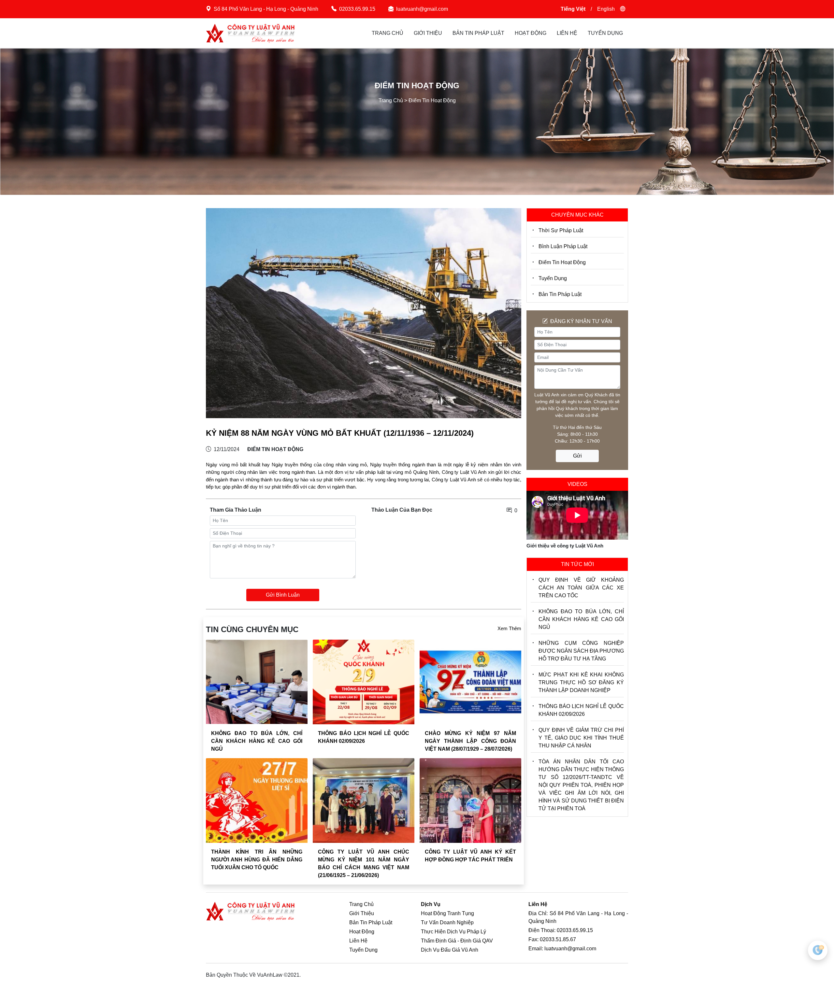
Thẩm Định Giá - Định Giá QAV (457, 940)
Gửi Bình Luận (283, 595)
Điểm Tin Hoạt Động (562, 262)
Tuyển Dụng (605, 33)
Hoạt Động (530, 33)
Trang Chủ (387, 33)
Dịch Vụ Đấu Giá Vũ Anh (449, 950)
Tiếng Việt (573, 9)
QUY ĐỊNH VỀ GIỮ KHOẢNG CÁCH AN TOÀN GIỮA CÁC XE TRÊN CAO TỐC (581, 587)
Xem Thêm (509, 628)
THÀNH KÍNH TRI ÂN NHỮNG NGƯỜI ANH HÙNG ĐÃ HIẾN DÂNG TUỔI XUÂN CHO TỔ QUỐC (256, 859)
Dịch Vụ (430, 904)
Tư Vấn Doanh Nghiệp (447, 922)
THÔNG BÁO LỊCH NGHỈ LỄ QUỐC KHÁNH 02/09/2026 (581, 710)
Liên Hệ (567, 33)
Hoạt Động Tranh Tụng (447, 913)
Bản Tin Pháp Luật (478, 33)
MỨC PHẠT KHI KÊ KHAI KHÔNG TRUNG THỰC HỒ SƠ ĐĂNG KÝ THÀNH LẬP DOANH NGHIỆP (581, 682)
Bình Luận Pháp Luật (563, 246)
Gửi (577, 456)
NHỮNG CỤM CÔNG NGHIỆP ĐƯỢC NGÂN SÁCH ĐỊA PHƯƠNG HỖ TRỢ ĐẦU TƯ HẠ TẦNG (581, 650)
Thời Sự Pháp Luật (561, 230)
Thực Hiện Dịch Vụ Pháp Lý (453, 931)
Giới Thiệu (428, 33)
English (606, 9)
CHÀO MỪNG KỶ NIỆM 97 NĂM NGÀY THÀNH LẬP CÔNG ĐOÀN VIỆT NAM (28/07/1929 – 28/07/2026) (470, 741)
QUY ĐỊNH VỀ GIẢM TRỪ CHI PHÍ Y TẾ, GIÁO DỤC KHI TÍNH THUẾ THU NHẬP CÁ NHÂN (581, 737)
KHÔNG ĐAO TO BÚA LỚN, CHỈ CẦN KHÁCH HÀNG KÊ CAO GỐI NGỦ (256, 741)
